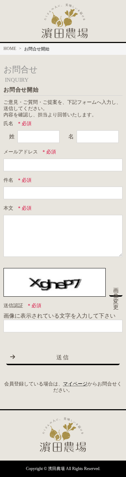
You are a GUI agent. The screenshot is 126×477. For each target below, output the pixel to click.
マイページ (75, 383)
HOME (10, 48)
